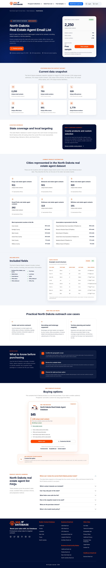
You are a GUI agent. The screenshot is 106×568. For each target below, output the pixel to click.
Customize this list (65, 441)
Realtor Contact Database (47, 522)
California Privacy (87, 537)
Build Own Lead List (76, 4)
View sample (84, 46)
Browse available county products (73, 146)
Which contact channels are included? (51, 486)
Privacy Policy (87, 534)
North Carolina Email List (67, 557)
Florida (41, 528)
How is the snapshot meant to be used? (52, 500)
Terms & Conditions (88, 528)
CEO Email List (65, 528)
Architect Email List (66, 540)
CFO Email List (65, 531)
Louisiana (41, 531)
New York (41, 534)
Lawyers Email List (66, 537)
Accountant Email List (66, 534)
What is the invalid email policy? (50, 509)
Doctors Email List (87, 556)
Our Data (85, 525)
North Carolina (42, 540)
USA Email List (65, 525)
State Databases (31, 10)
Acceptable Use (87, 531)
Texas (40, 537)
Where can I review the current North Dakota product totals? (58, 476)
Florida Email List (65, 552)
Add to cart (41, 441)
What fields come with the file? (49, 495)
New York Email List (66, 555)
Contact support (62, 448)
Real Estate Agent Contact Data (17, 10)
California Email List (66, 549)
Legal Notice (86, 544)
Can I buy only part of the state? (50, 491)
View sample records (37, 426)
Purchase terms (44, 448)
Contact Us (86, 547)
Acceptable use (52, 448)
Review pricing (17, 48)
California (41, 525)
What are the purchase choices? (50, 504)
